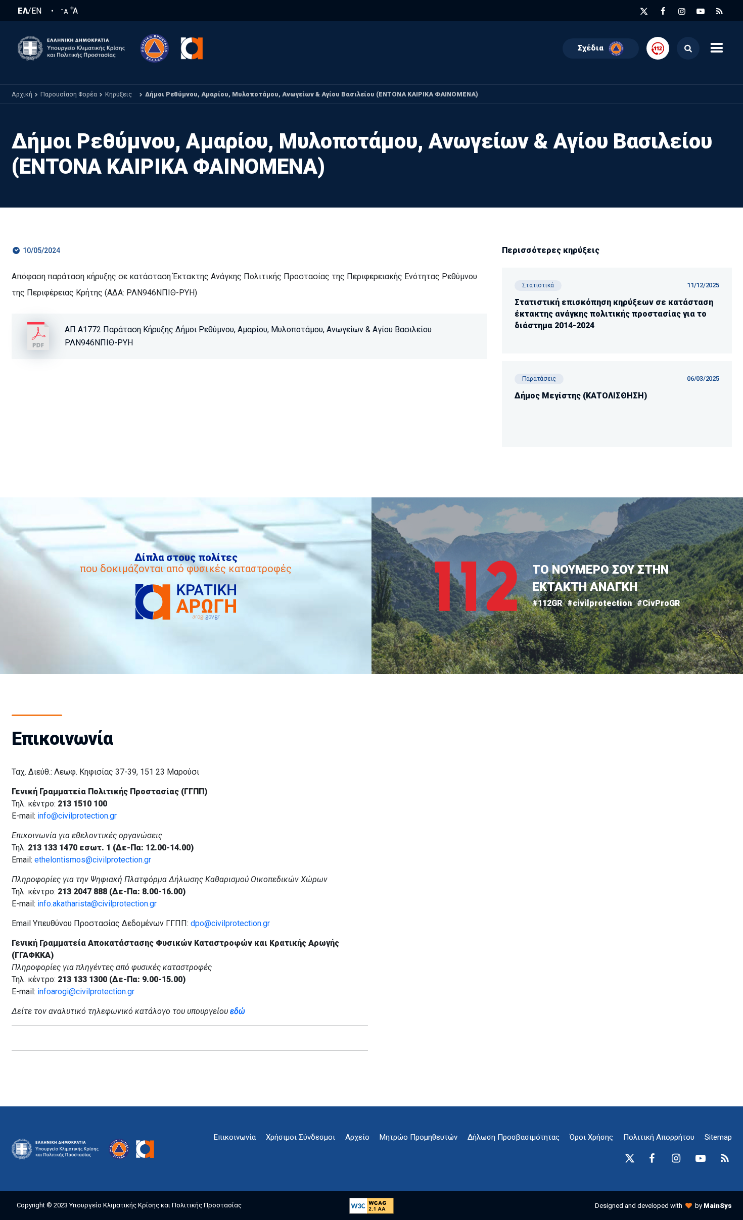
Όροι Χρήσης (591, 1137)
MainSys (718, 1205)
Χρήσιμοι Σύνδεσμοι (300, 1137)
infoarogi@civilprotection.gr (85, 991)
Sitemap (718, 1137)
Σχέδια (590, 48)
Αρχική (22, 94)
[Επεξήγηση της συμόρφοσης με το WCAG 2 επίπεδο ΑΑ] (371, 1205)
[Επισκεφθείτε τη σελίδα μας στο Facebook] (663, 11)
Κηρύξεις (118, 94)
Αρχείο (357, 1137)
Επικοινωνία (235, 1137)
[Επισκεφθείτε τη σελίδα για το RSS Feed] (719, 11)
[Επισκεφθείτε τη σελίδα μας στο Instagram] (681, 11)
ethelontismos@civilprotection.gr (92, 860)
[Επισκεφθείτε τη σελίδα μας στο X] (643, 11)
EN (36, 11)
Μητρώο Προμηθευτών (418, 1137)
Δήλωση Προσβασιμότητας (514, 1137)
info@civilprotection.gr (77, 816)
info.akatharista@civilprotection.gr (97, 903)
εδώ (237, 1011)
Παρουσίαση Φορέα (68, 94)
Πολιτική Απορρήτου (658, 1137)
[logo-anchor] (58, 1149)
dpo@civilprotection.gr (230, 923)
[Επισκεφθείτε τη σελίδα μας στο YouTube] (700, 11)
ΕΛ (23, 11)
